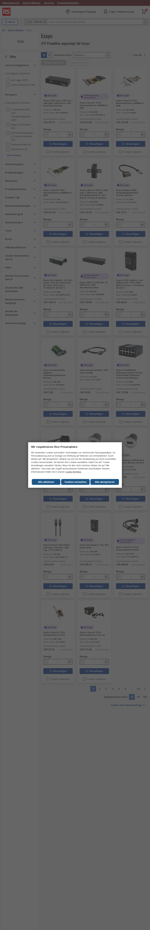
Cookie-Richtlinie (73, 471)
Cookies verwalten (75, 482)
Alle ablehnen (46, 482)
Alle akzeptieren (105, 482)
